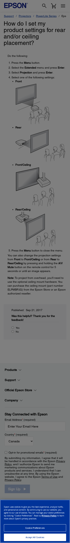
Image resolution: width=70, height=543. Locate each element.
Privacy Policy (49, 515)
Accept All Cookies (35, 537)
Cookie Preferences (35, 528)
